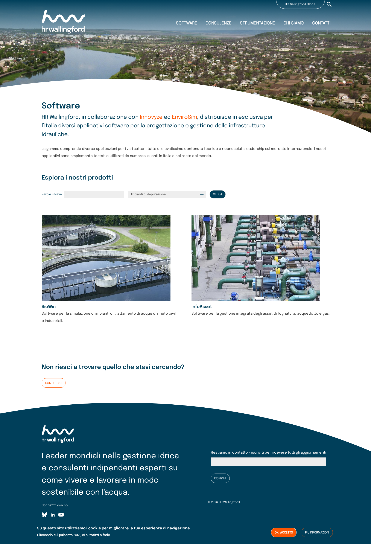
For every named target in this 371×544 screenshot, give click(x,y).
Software (186, 23)
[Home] (63, 22)
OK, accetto (284, 532)
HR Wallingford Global (300, 4)
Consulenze (218, 23)
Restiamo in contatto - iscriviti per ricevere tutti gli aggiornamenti (268, 452)
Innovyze (151, 117)
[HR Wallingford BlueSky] (44, 515)
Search (329, 4)
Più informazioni (317, 532)
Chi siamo (293, 23)
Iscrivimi (220, 478)
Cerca (217, 194)
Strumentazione (257, 23)
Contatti (321, 23)
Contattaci (53, 383)
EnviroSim (184, 117)
